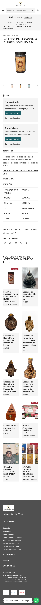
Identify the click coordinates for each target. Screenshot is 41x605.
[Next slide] (36, 86)
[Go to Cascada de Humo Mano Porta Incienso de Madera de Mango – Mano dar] (30, 322)
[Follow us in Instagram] (12, 514)
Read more (24, 17)
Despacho (7, 531)
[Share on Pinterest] (21, 243)
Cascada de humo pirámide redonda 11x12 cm (29, 295)
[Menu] (2, 10)
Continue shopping (12, 118)
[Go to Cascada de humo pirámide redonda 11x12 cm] (30, 278)
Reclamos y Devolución (12, 540)
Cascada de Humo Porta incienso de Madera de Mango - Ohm (29, 386)
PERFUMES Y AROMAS (23, 22)
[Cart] (38, 10)
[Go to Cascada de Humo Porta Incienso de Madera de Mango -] (11, 322)
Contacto (6, 528)
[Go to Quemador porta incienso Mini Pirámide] (11, 412)
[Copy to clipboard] (27, 243)
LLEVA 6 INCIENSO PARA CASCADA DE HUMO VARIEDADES (10, 296)
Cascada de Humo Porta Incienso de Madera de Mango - (8, 340)
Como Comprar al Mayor (12, 537)
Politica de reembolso (11, 543)
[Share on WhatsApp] (16, 243)
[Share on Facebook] (4, 243)
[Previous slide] (4, 86)
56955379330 (10, 572)
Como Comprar (8, 534)
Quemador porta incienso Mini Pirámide (10, 427)
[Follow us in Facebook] (16, 514)
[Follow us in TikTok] (22, 514)
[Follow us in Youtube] (19, 514)
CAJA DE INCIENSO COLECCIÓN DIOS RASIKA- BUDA (9, 472)
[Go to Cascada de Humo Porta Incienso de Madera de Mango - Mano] (11, 368)
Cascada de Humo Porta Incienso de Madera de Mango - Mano (10, 386)
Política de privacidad (11, 546)
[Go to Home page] (20, 4)
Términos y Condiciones (12, 549)
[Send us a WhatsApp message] (36, 600)
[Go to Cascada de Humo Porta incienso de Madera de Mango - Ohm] (30, 368)
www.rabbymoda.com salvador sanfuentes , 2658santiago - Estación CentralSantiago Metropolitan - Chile (16, 578)
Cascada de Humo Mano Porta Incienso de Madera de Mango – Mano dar (29, 341)
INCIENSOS (19, 24)
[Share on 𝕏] (10, 243)
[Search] (33, 10)
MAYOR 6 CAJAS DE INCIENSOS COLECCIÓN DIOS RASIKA (29, 472)
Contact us (14, 113)
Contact (6, 561)
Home (9, 22)
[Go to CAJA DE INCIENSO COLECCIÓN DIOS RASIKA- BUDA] (11, 453)
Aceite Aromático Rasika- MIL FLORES (28, 429)
